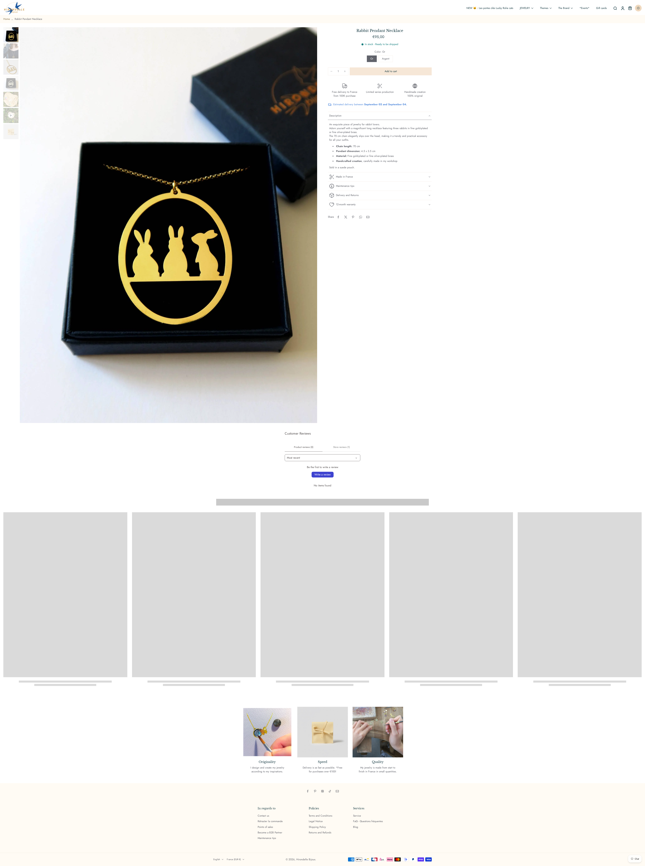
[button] (391, 71)
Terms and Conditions (320, 816)
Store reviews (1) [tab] (341, 447)
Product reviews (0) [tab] (303, 447)
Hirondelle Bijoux (305, 859)
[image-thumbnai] (10, 34)
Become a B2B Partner (270, 832)
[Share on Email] (368, 217)
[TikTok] (330, 791)
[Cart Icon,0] (630, 8)
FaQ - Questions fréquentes (368, 821)
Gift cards (601, 8)
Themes (544, 8)
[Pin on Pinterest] (353, 217)
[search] (615, 8)
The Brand (563, 8)
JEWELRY (525, 8)
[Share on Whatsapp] (360, 217)
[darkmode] (638, 8)
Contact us (263, 816)
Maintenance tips (267, 838)
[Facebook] (307, 791)
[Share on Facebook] (338, 217)
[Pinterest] (315, 791)
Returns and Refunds (320, 832)
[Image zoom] (168, 225)
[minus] (331, 71)
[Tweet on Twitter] (345, 217)
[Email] (337, 791)
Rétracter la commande (270, 821)
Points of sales (265, 827)
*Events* (584, 8)
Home (6, 19)
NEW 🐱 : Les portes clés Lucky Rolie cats (489, 8)
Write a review (322, 474)
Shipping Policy (317, 827)
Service (357, 816)
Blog (355, 827)
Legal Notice (316, 821)
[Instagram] (322, 791)
